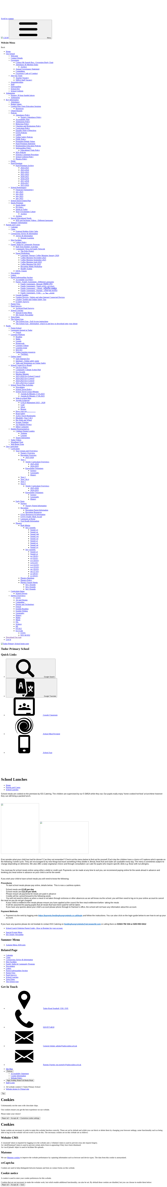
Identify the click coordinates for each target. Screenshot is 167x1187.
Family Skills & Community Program (25, 244)
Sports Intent (20, 205)
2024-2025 (25, 168)
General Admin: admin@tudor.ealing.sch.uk (60, 1046)
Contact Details (17, 58)
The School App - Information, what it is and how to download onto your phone (47, 324)
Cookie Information (18, 1076)
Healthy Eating (26, 269)
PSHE (13, 161)
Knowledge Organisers (34, 468)
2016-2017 (25, 183)
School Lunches (17, 310)
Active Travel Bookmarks (26, 416)
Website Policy (16, 1078)
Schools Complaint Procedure (27, 155)
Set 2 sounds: (30, 528)
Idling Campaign (22, 427)
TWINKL (24, 354)
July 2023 (19, 196)
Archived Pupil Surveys (25, 308)
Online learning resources (25, 352)
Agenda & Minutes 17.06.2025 (33, 396)
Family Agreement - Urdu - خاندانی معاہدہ (38, 293)
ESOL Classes (21, 271)
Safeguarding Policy (23, 148)
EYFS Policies (21, 133)
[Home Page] (15, 644)
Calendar (14, 227)
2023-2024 (25, 170)
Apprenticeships (17, 82)
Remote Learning (27, 238)
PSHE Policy (21, 139)
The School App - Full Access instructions (32, 321)
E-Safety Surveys (22, 302)
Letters (13, 275)
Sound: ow (34, 536)
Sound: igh (34, 534)
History (33, 475)
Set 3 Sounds (30, 589)
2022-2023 (25, 172)
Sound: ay (34, 530)
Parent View (15, 304)
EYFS (18, 598)
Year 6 (23, 484)
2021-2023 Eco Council (25, 383)
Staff (12, 84)
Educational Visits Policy (30, 150)
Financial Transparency (25, 190)
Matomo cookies (13, 1158)
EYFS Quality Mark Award (31, 517)
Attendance (15, 102)
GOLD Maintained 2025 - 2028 (33, 403)
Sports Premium (17, 203)
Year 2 (23, 477)
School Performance (18, 187)
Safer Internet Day (23, 359)
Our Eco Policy (22, 367)
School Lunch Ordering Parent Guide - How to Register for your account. (34, 928)
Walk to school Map (23, 398)
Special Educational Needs (21, 218)
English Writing (22, 611)
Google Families (22, 295)
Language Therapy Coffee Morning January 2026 (40, 255)
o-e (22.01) (34, 565)
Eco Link (19, 631)
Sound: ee (34, 532)
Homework (20, 343)
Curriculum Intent (17, 591)
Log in (8, 639)
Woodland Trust (17, 442)
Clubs (13, 229)
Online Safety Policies (24, 137)
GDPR (18, 135)
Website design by (17, 1089)
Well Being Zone (17, 444)
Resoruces (20, 108)
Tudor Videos (16, 440)
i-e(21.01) (34, 563)
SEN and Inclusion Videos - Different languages (34, 220)
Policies (14, 113)
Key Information (12, 100)
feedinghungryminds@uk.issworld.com (82, 924)
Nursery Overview (28, 453)
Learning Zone (21, 348)
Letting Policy (21, 242)
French (18, 332)
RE (17, 626)
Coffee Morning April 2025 (31, 262)
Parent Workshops (23, 253)
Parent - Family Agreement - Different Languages (35, 282)
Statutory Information (19, 223)
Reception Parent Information (36, 510)
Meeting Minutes (22, 374)
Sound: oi (34, 554)
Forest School (16, 328)
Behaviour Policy (22, 124)
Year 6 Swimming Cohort (25, 212)
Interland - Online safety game (27, 361)
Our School (10, 54)
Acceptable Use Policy (24, 280)
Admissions (10, 93)
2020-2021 (25, 176)
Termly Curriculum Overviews (37, 462)
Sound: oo (34, 539)
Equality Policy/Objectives (26, 130)
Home (8, 51)
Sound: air (34, 545)
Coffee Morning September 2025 (33, 260)
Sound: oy (34, 547)
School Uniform (17, 91)
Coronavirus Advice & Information (24, 234)
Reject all (5, 1118)
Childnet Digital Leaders (25, 431)
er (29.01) (34, 576)
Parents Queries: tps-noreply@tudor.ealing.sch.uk (62, 1065)
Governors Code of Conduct (27, 73)
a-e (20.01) (34, 560)
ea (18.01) (34, 556)
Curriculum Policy (23, 128)
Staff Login (10, 1083)
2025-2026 (29, 457)
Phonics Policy (21, 159)
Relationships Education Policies (28, 146)
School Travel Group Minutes (27, 392)
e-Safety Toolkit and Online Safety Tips (31, 299)
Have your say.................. (26, 411)
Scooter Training (22, 422)
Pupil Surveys (16, 306)
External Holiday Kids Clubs (27, 231)
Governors (15, 60)
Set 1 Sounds (30, 585)
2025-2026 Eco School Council (28, 376)
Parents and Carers (13, 225)
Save (22, 1185)
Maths (18, 339)
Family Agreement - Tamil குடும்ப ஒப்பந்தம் (37, 286)
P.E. (17, 622)
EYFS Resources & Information (33, 514)
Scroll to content (7, 19)
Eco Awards (20, 372)
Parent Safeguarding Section (22, 277)
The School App (17, 319)
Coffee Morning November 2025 (33, 258)
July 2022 (19, 198)
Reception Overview (29, 455)
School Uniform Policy (24, 157)
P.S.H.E (19, 629)
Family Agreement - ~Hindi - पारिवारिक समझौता (39, 288)
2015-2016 (25, 185)
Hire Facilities (16, 240)
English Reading (22, 609)
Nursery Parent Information (36, 506)
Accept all (14, 1118)
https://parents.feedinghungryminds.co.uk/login (60, 916)
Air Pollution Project (24, 424)
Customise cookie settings (30, 1118)
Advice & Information (24, 236)
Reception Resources (33, 512)
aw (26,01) (34, 569)
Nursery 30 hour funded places (23, 95)
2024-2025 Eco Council (25, 378)
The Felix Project (27, 251)
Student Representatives (20, 429)
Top (3, 1093)
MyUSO (19, 350)
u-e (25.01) (34, 567)
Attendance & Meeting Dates (27, 65)
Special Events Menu (24, 313)
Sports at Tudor (22, 209)
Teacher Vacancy (22, 78)
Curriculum (15, 449)
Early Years (20, 501)
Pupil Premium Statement (25, 144)
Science (33, 471)
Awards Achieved (22, 400)
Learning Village (22, 346)
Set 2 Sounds (30, 587)
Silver (23, 407)
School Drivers (21, 593)
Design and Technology (25, 604)
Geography (34, 473)
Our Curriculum (12, 446)
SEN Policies (21, 152)
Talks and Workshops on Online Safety (31, 363)
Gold (22, 405)
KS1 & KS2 (25, 635)
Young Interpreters (23, 438)
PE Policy (19, 207)
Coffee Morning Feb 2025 (31, 264)
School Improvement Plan (21, 201)
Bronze (23, 409)
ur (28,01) (34, 574)
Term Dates (15, 317)
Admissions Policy (23, 122)
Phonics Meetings (27, 578)
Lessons (24, 435)
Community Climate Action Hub (28, 370)
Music (18, 620)
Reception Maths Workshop (31, 266)
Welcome (14, 56)
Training (24, 433)
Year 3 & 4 (25, 479)
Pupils (8, 326)
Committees (20, 71)
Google (18, 341)
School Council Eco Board (21, 365)
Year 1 (23, 460)
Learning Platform (18, 335)
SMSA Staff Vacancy (24, 80)
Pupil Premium (16, 163)
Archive (24, 67)
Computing (20, 602)
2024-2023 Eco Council (25, 381)
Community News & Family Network (30, 249)
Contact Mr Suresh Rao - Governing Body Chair (34, 62)
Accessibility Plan (22, 119)
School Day (15, 89)
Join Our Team (16, 76)
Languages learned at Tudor (21, 330)
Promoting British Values (25, 141)
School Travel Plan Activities (22, 385)
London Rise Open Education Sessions (26, 106)
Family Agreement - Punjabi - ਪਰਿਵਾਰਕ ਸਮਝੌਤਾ (39, 291)
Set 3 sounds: (30, 550)
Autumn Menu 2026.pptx (16, 945)
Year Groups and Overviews (27, 451)
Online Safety (16, 356)
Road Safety (20, 414)
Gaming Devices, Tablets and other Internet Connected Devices (40, 297)
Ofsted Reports (16, 111)
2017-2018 (25, 181)
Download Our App (13, 637)
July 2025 (19, 192)
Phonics (19, 523)
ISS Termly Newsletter (24, 315)
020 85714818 (48, 1027)
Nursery (24, 503)
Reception (24, 508)
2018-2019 (25, 179)
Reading (19, 337)
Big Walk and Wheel (24, 420)
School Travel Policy (24, 389)
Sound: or (34, 543)
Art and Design (22, 600)
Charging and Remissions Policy (28, 126)
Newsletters (15, 273)
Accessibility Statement (20, 1074)
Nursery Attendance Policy (31, 117)
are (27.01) (34, 571)
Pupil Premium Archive (25, 166)
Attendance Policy (23, 115)
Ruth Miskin (25, 525)
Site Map (9, 1069)
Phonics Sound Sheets (29, 582)
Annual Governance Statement (27, 69)
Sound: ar (34, 541)
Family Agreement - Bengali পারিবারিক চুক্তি (37, 284)
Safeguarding (16, 87)
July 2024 (19, 194)
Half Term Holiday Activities (27, 247)
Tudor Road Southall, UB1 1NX (55, 1008)
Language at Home (28, 519)
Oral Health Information (30, 521)
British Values (16, 104)
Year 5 (23, 482)
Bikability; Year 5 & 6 (24, 418)
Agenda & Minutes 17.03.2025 (33, 394)
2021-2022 (25, 174)
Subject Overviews (18, 596)
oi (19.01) (34, 558)
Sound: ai (34, 552)
